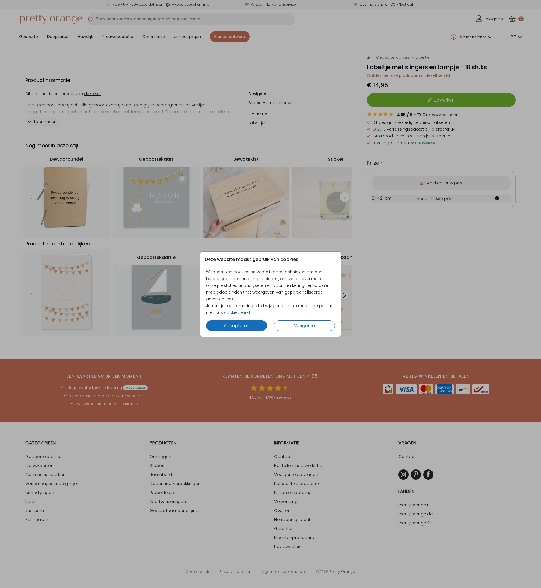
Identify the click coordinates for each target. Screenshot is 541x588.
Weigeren (304, 325)
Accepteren (237, 325)
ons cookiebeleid (232, 312)
